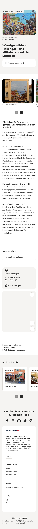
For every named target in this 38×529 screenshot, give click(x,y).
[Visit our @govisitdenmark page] (25, 421)
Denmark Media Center (14, 487)
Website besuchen (15, 63)
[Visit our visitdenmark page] (19, 421)
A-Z (7, 500)
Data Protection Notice (8, 522)
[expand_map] (32, 294)
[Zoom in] (32, 323)
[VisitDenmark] (13, 431)
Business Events (12, 471)
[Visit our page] (13, 421)
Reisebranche (11, 474)
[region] (19, 311)
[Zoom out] (32, 328)
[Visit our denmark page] (7, 421)
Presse (8, 469)
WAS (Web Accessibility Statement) (25, 522)
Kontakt (9, 503)
